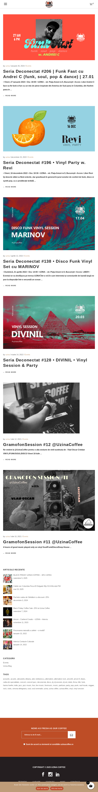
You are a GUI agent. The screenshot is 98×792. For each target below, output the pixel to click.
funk (83, 682)
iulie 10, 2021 (16, 536)
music (55, 685)
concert (23, 682)
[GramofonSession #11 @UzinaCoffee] (49, 500)
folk (79, 682)
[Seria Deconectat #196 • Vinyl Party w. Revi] (49, 129)
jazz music (27, 685)
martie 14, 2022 (17, 355)
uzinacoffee (63, 689)
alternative (49, 679)
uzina (7, 66)
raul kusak (83, 685)
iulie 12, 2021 (16, 439)
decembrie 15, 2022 (19, 157)
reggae (91, 685)
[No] (95, 787)
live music (40, 685)
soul (29, 689)
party (68, 685)
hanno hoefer (8, 685)
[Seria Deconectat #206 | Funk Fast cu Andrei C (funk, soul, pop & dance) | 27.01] (49, 37)
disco (49, 682)
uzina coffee (53, 689)
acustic (13, 679)
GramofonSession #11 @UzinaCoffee (42, 541)
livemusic (48, 685)
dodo (70, 682)
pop (72, 685)
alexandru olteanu (24, 679)
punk (76, 685)
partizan (62, 685)
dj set (65, 682)
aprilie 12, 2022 (17, 256)
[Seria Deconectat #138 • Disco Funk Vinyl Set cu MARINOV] (49, 223)
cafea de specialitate (11, 682)
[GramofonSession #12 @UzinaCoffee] (41, 408)
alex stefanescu (38, 679)
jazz (20, 685)
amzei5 (70, 679)
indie (16, 685)
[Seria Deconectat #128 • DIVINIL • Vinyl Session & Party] (49, 322)
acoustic (6, 679)
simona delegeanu (19, 689)
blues (83, 679)
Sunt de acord (42, 788)
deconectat (41, 682)
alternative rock (60, 679)
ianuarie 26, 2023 (18, 66)
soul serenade (37, 689)
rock (5, 689)
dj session (58, 682)
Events (28, 66)
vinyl (71, 689)
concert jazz (31, 682)
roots (9, 689)
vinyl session (79, 689)
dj (52, 682)
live (33, 685)
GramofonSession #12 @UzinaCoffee (43, 444)
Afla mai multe (56, 788)
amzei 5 (77, 679)
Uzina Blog (7, 666)
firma (75, 682)
